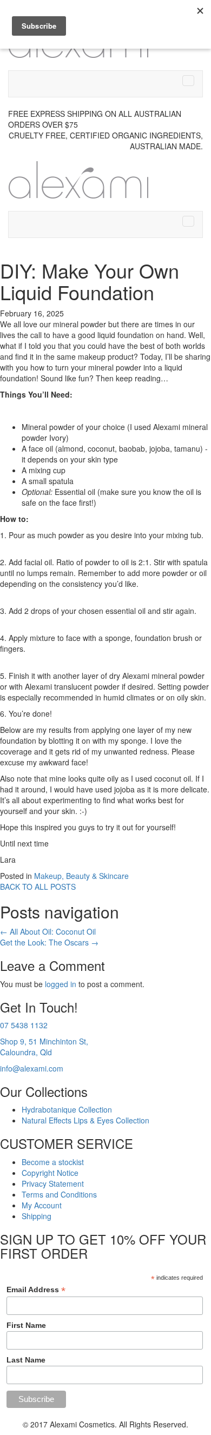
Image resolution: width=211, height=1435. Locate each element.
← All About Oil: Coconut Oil (48, 931)
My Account (42, 1205)
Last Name (25, 1359)
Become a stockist (53, 1161)
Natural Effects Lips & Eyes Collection (85, 1120)
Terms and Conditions (59, 1194)
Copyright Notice (50, 1172)
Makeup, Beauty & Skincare (81, 875)
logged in (60, 983)
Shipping (36, 1216)
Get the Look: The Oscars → (49, 942)
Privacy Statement (53, 1183)
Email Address (35, 1290)
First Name (26, 1325)
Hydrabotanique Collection (67, 1109)
